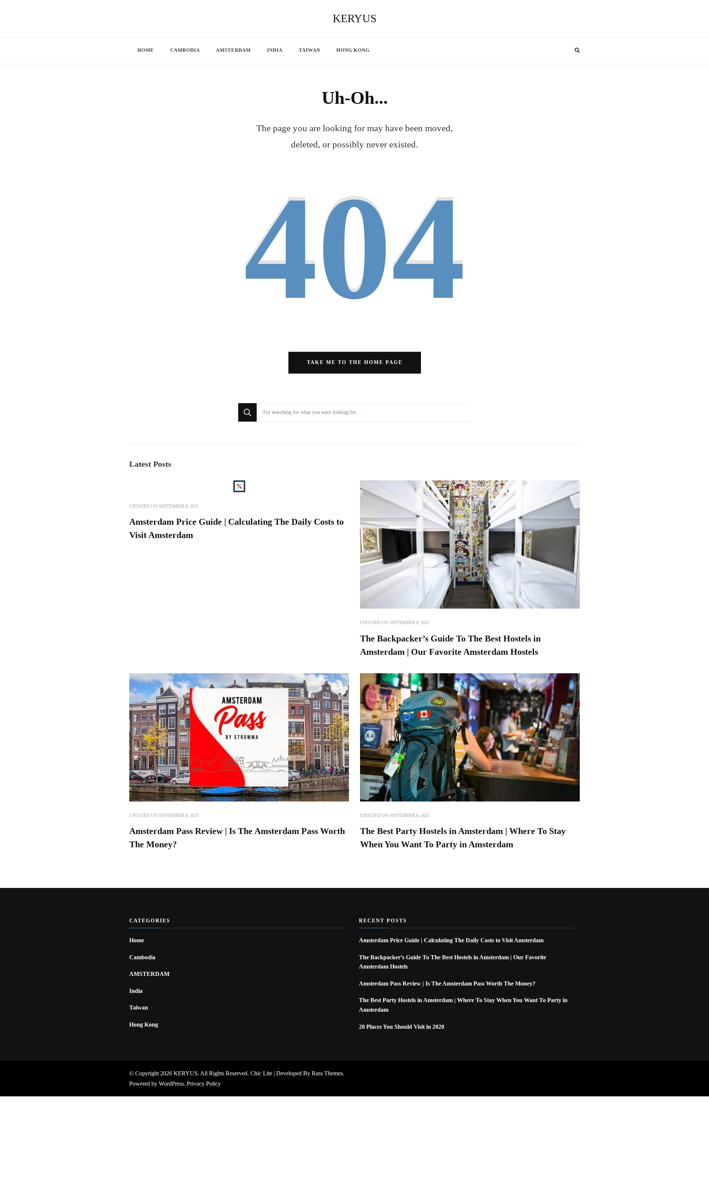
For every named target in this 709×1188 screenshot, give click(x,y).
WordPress (171, 1083)
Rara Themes (327, 1073)
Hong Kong (353, 50)
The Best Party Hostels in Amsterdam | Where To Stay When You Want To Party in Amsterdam (463, 1005)
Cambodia (185, 50)
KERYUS (355, 18)
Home (145, 50)
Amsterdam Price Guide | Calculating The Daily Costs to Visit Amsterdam (451, 940)
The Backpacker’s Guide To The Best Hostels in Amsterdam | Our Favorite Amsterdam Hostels (452, 962)
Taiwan (309, 50)
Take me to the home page (355, 362)
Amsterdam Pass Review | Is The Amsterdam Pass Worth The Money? (447, 983)
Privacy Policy (204, 1083)
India (274, 50)
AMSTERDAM (233, 50)
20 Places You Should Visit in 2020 (401, 1027)
